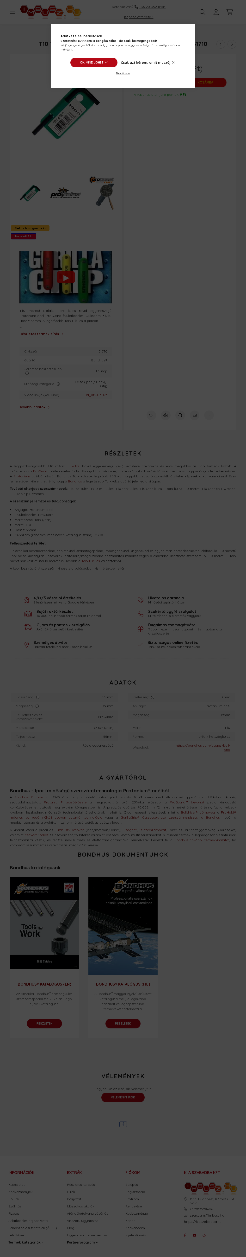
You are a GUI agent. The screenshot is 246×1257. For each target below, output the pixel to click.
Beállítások (123, 73)
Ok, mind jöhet (91, 62)
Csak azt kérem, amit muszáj (145, 62)
